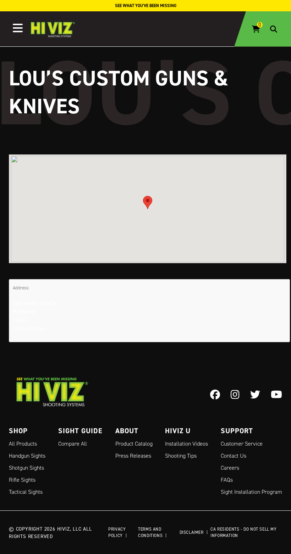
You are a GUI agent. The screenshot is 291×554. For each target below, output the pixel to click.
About (126, 430)
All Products (23, 443)
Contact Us (233, 455)
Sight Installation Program (251, 491)
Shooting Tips (181, 455)
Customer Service (242, 443)
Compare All (72, 443)
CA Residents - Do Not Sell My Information (243, 532)
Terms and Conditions (150, 532)
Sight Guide (80, 430)
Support (237, 430)
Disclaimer (192, 532)
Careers (230, 467)
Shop (18, 430)
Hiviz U (178, 430)
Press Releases (133, 455)
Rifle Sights (22, 479)
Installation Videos (186, 443)
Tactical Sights (26, 491)
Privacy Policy (117, 532)
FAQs (227, 479)
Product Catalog (134, 443)
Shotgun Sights (26, 467)
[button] (147, 202)
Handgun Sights (27, 455)
